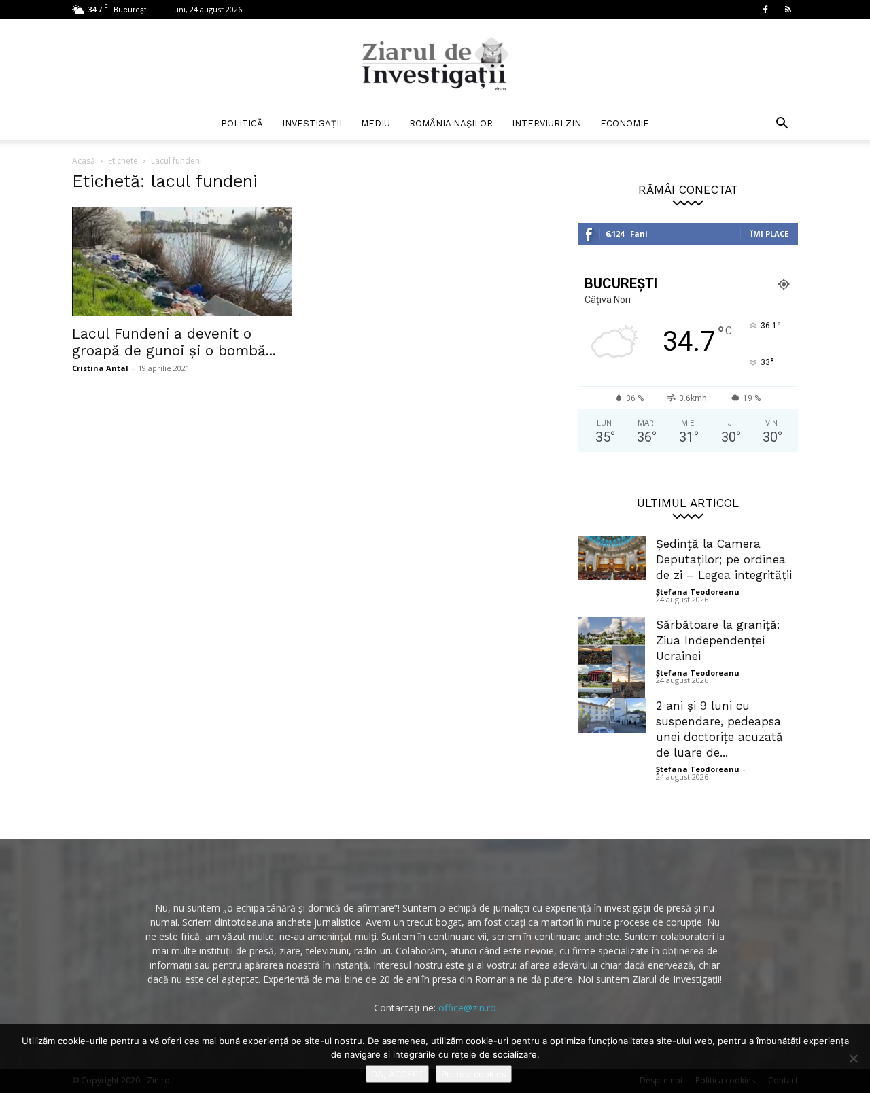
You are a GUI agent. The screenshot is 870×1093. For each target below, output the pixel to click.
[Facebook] (765, 9)
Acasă (83, 161)
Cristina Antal (100, 368)
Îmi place (769, 233)
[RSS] (788, 9)
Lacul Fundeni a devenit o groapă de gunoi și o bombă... (174, 342)
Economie (624, 123)
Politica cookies (473, 1074)
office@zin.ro (467, 1007)
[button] (781, 124)
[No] (853, 1058)
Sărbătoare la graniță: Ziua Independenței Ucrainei (718, 640)
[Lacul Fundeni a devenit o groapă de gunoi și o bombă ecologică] (182, 261)
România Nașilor (451, 123)
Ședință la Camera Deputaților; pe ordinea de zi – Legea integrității (724, 559)
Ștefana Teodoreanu (698, 592)
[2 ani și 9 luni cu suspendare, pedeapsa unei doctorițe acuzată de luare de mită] (612, 715)
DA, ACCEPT (397, 1074)
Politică (242, 123)
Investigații (312, 123)
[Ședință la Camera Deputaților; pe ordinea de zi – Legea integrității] (612, 558)
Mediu (375, 123)
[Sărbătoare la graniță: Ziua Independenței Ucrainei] (612, 664)
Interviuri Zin (546, 123)
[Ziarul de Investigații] (435, 64)
